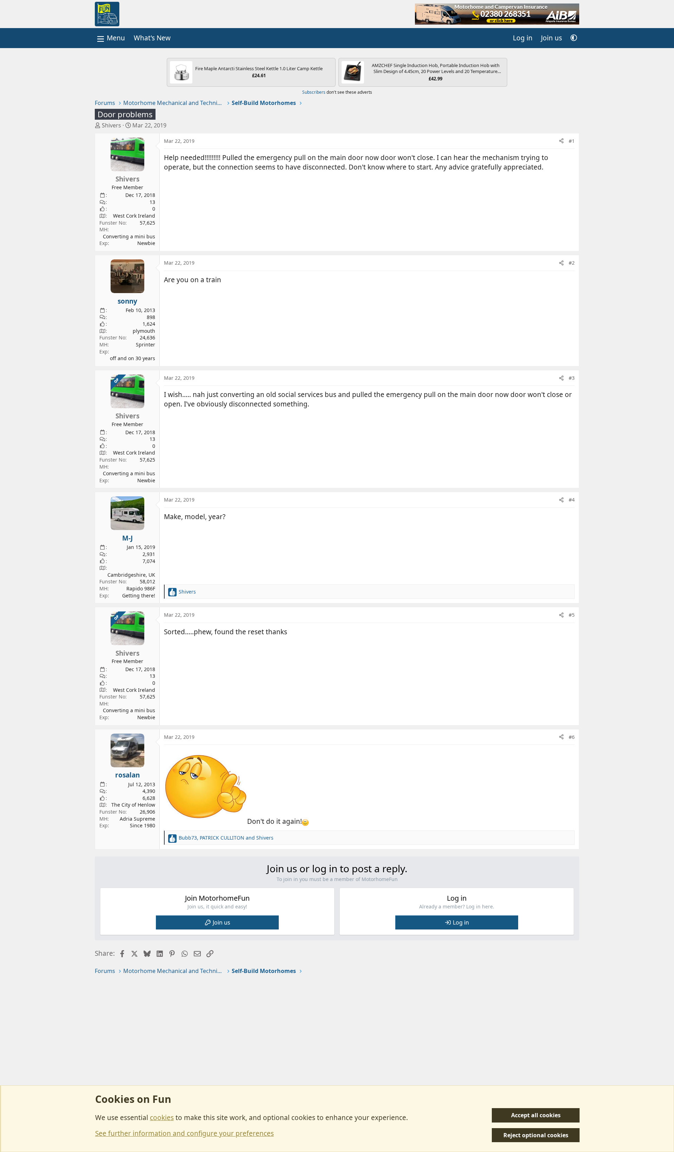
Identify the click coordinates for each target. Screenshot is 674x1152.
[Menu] (110, 38)
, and (226, 837)
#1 (572, 141)
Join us (221, 922)
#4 (572, 499)
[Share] (561, 141)
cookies (162, 1117)
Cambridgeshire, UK (131, 574)
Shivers (111, 125)
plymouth (144, 330)
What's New (152, 37)
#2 (572, 262)
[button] (573, 38)
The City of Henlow (133, 804)
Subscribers (313, 92)
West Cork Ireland (134, 215)
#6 (572, 737)
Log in (461, 922)
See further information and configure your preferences (184, 1133)
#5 (572, 614)
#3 (572, 378)
